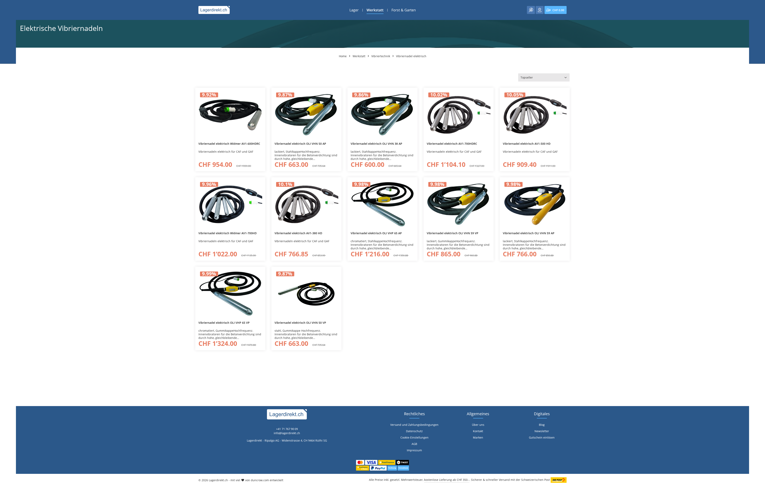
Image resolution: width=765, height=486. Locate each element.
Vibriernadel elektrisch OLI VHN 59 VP (452, 233)
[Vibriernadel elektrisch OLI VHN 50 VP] (306, 294)
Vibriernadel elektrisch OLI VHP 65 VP (224, 323)
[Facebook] (5, 295)
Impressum (414, 450)
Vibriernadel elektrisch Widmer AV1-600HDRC (229, 144)
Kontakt (478, 431)
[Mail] (5, 319)
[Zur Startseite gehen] (214, 10)
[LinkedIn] (5, 303)
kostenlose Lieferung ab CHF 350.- (446, 480)
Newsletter (542, 431)
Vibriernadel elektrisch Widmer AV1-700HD (227, 233)
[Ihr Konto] (540, 10)
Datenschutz (414, 431)
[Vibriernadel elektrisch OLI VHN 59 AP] (535, 204)
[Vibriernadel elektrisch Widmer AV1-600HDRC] (230, 115)
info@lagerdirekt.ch (287, 433)
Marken (478, 437)
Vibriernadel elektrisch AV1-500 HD (526, 144)
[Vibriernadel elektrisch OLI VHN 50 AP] (306, 115)
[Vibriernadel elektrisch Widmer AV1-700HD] (230, 204)
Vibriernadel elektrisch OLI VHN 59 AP (528, 233)
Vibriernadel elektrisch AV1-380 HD (298, 233)
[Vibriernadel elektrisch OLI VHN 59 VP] (458, 204)
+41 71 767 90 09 (287, 429)
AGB (414, 444)
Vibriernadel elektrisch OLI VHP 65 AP (376, 233)
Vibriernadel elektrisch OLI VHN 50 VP (300, 323)
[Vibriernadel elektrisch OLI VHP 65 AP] (382, 204)
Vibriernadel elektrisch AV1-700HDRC (452, 144)
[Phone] (5, 311)
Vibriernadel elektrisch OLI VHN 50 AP (300, 144)
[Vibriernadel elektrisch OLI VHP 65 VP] (230, 294)
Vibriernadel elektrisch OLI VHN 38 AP (376, 144)
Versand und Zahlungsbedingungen (414, 425)
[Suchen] (531, 10)
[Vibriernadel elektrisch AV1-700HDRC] (458, 115)
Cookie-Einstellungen (414, 437)
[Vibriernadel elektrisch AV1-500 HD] (535, 115)
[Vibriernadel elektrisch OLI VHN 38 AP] (382, 115)
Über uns (478, 425)
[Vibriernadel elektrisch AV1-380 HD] (306, 204)
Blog (542, 425)
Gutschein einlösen (542, 437)
